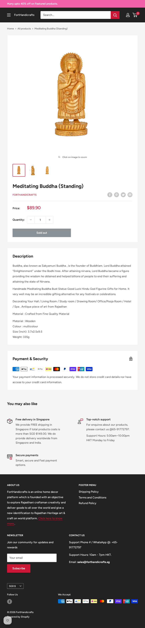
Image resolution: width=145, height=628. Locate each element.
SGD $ (12, 586)
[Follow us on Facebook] (9, 601)
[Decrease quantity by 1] (30, 219)
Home (10, 28)
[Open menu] (9, 15)
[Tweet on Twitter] (123, 194)
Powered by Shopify (18, 616)
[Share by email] (129, 194)
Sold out (41, 232)
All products (24, 28)
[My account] (128, 15)
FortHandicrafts (25, 194)
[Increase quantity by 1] (49, 219)
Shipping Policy (89, 491)
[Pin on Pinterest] (116, 194)
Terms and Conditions (92, 497)
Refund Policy (87, 503)
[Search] (115, 15)
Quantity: (19, 219)
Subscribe (18, 568)
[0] (135, 15)
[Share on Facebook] (109, 194)
